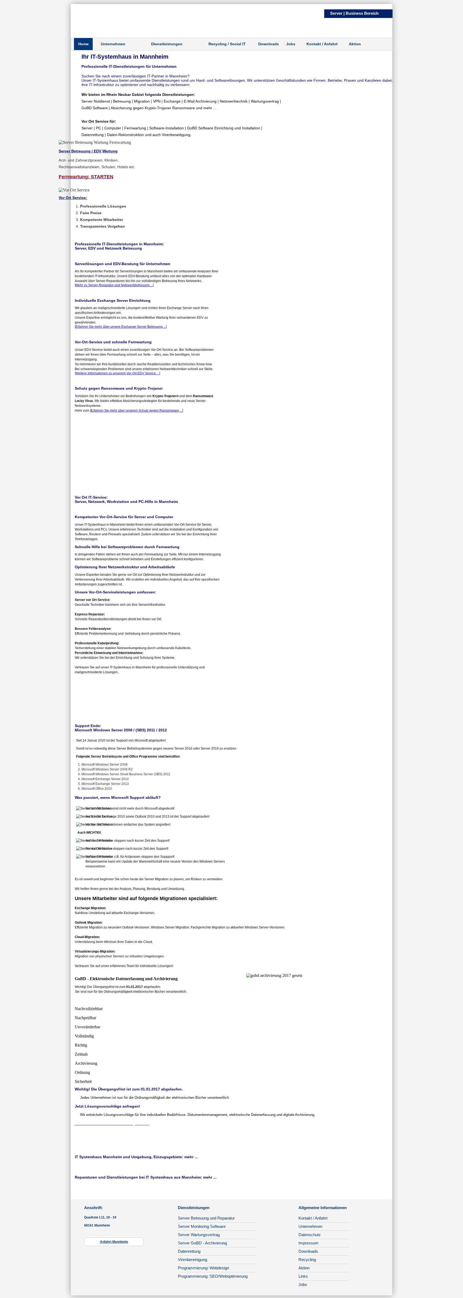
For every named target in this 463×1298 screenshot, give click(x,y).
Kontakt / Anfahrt (322, 44)
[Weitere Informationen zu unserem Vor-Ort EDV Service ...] (117, 373)
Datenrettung (189, 1251)
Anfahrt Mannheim (114, 1242)
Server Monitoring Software (202, 1226)
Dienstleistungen (166, 44)
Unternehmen (113, 44)
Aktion (355, 44)
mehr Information (353, 1135)
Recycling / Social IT (227, 44)
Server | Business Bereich (354, 13)
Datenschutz (309, 1234)
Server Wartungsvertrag (199, 1234)
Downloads (268, 44)
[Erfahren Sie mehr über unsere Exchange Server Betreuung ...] (121, 327)
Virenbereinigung (192, 1259)
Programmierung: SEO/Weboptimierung (213, 1276)
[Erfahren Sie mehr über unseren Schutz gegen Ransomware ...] (136, 410)
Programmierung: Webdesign (203, 1268)
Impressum (308, 1243)
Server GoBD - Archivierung (202, 1243)
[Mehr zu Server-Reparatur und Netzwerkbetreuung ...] (114, 285)
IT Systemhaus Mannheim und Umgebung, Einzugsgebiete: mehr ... (136, 1157)
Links (303, 1276)
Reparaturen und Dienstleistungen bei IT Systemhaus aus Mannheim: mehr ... (145, 1177)
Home (83, 44)
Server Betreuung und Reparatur (206, 1218)
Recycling (307, 1259)
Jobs (290, 44)
